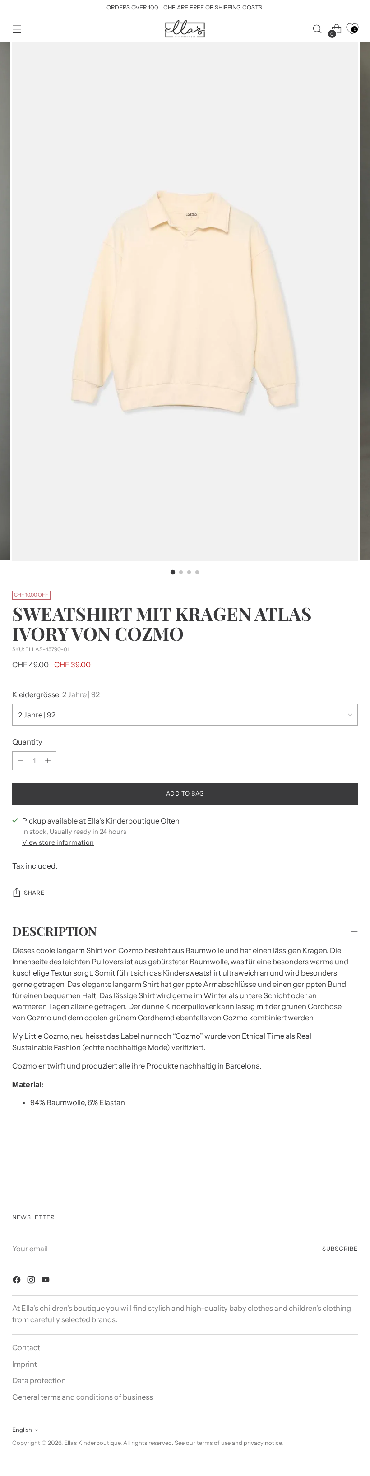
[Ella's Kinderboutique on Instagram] (32, 1281)
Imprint (24, 1364)
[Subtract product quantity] (48, 761)
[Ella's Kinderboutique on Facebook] (17, 1281)
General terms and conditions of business (82, 1397)
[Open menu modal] (17, 29)
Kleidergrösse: (56, 694)
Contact (26, 1347)
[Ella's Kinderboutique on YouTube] (46, 1281)
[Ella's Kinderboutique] (185, 29)
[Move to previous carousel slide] (329, 1174)
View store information (58, 842)
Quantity (27, 741)
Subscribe (340, 1248)
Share (34, 892)
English (22, 1429)
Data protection (39, 1380)
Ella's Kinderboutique (92, 1442)
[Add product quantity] (21, 761)
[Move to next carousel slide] (350, 1174)
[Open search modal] (317, 29)
